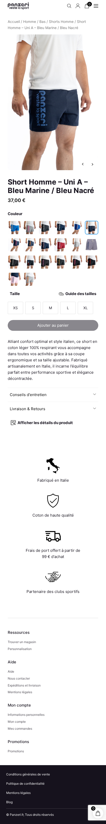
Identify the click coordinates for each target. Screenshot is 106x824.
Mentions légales (20, 692)
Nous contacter (19, 678)
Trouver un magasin (22, 642)
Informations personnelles (26, 715)
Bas (42, 22)
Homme (29, 22)
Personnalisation (20, 649)
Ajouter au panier (53, 325)
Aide (11, 671)
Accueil (14, 22)
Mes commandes (20, 728)
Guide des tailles (80, 293)
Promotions (16, 751)
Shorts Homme (61, 22)
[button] (53, 395)
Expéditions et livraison (24, 685)
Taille (53, 293)
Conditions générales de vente (28, 774)
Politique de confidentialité (25, 783)
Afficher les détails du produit (45, 422)
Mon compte (17, 722)
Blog (9, 802)
